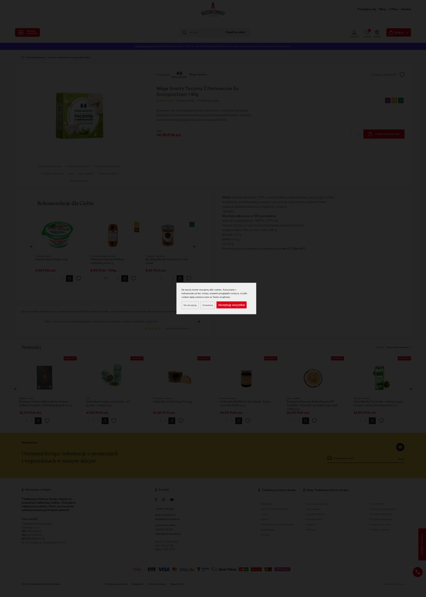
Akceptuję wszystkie (231, 305)
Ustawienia (207, 305)
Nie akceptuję (190, 305)
